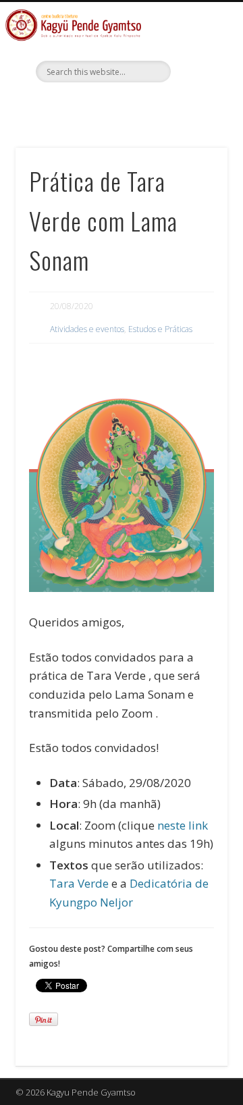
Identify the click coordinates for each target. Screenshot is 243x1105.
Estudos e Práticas (160, 329)
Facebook (119, 105)
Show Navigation (195, 121)
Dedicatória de (169, 883)
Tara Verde (79, 883)
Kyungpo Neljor (91, 902)
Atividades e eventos (87, 329)
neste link (182, 825)
